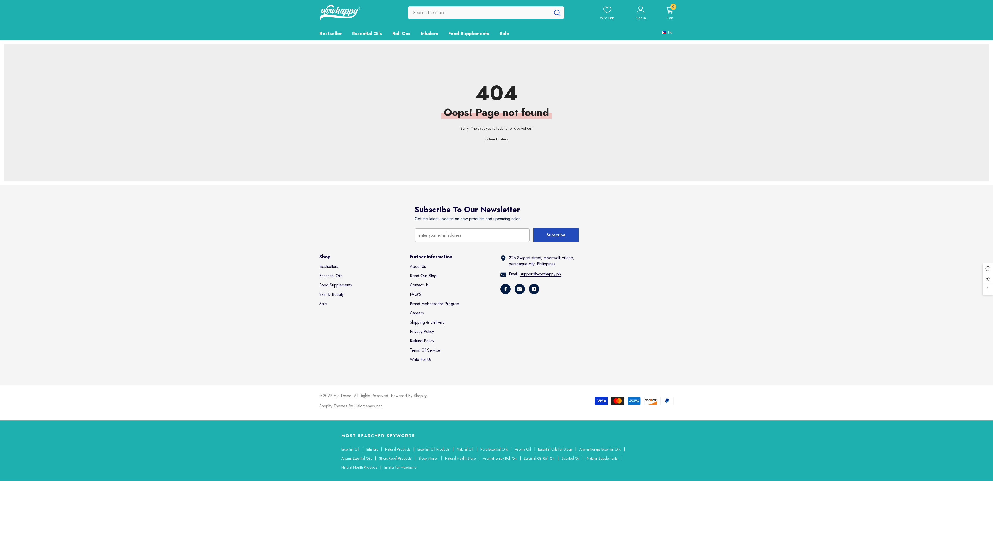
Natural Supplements (602, 458)
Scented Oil (571, 458)
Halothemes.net (368, 406)
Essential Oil (350, 449)
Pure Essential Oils (494, 449)
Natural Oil (465, 449)
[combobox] (479, 12)
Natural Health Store (460, 458)
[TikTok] (534, 289)
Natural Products (397, 449)
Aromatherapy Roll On (500, 458)
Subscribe (556, 235)
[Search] (486, 12)
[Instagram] (520, 289)
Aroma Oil (523, 449)
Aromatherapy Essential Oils (600, 449)
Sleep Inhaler (428, 458)
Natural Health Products (359, 467)
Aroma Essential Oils (356, 458)
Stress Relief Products (395, 458)
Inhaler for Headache (400, 467)
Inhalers (372, 449)
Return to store (496, 139)
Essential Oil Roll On (539, 458)
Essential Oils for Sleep (555, 449)
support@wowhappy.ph (540, 274)
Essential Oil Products (433, 449)
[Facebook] (505, 289)
